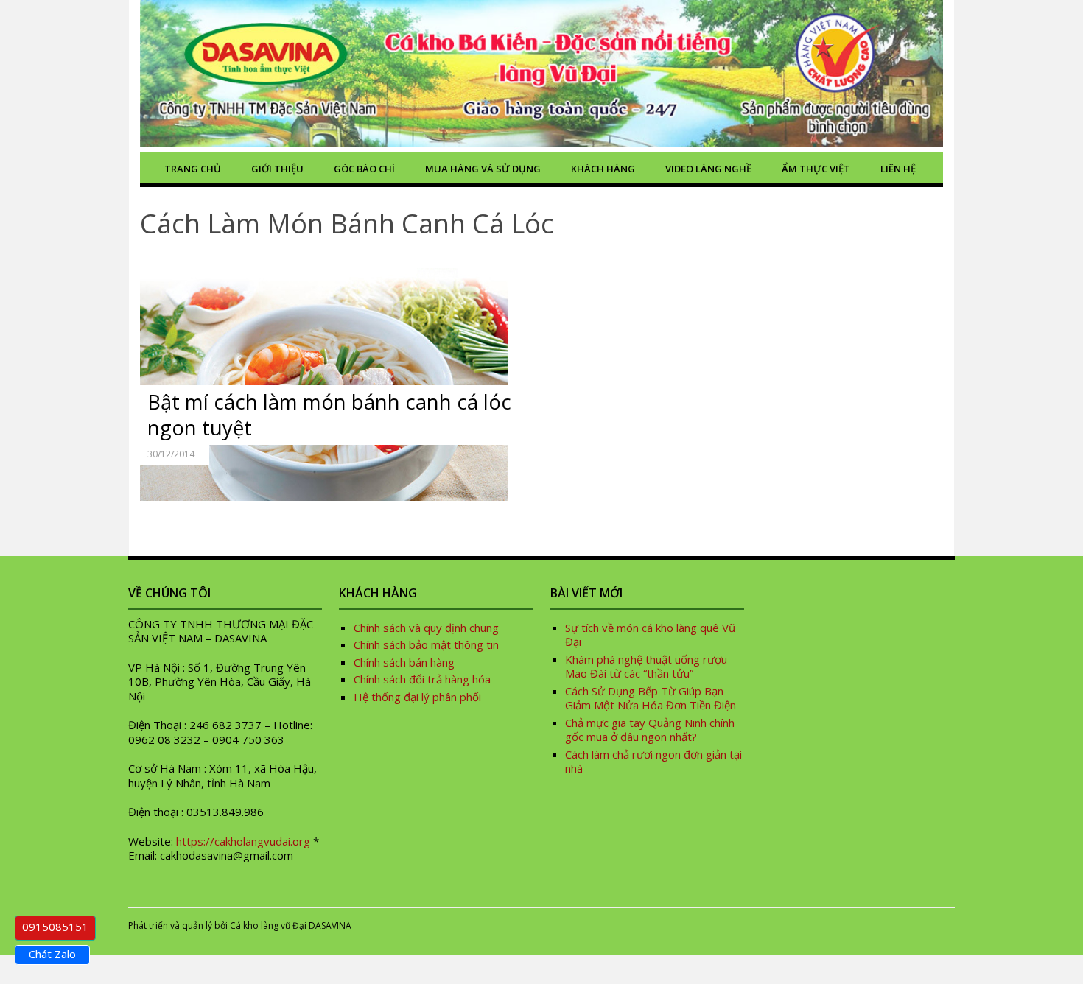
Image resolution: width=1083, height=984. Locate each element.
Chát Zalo (52, 953)
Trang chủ (192, 168)
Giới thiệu (277, 168)
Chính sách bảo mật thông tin (426, 644)
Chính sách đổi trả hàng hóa (422, 679)
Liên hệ (898, 168)
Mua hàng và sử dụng (483, 168)
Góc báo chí (364, 168)
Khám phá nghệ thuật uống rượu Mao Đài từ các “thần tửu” (646, 666)
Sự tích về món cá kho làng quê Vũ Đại (650, 635)
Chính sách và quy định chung (426, 627)
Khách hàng (603, 168)
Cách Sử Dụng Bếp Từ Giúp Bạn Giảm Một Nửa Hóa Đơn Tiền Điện (650, 698)
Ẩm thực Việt (816, 168)
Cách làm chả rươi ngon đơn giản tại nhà (653, 761)
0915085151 (55, 926)
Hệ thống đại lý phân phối (417, 696)
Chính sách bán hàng (404, 662)
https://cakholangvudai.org (243, 841)
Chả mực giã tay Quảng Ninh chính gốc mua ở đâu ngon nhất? (650, 730)
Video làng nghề (708, 168)
